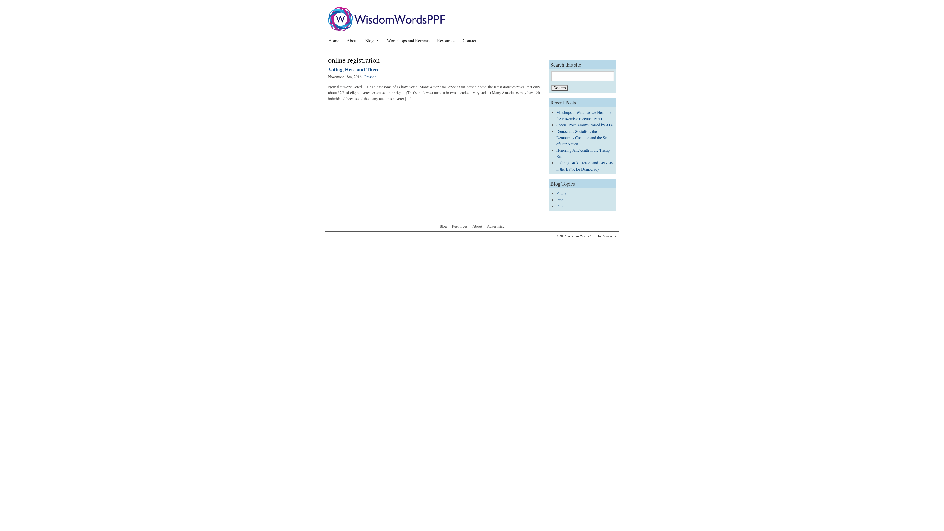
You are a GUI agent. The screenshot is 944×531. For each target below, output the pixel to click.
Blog (369, 40)
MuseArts (609, 236)
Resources (446, 40)
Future (561, 193)
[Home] (386, 18)
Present (370, 76)
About (352, 40)
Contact (469, 40)
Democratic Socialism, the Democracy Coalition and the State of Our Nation (583, 137)
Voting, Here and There (353, 69)
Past (559, 199)
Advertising (496, 226)
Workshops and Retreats (408, 40)
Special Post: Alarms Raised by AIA (584, 124)
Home (333, 40)
